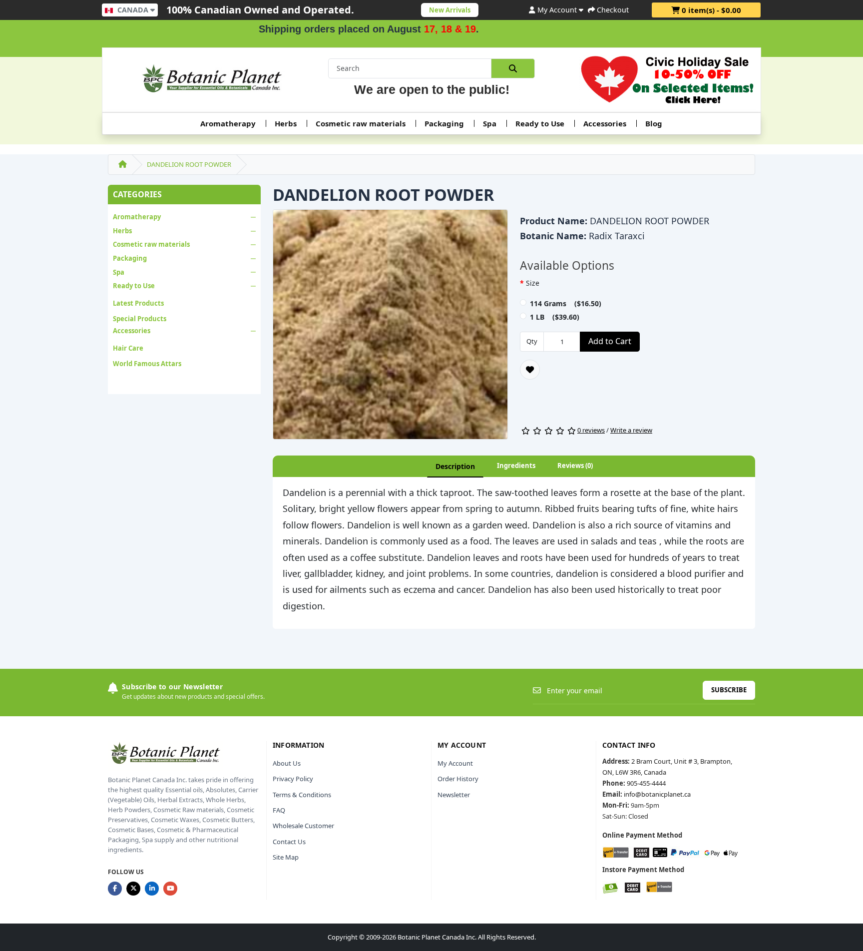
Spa (489, 123)
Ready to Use (539, 123)
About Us (287, 763)
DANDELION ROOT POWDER (189, 164)
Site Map (286, 857)
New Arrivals (449, 9)
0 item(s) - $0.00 (710, 10)
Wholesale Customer (303, 825)
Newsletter (453, 794)
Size (532, 283)
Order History (457, 778)
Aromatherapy (228, 123)
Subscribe (729, 689)
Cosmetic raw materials (361, 123)
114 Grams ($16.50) (565, 303)
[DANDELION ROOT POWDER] (390, 327)
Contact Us (289, 841)
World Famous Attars (147, 363)
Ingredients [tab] (516, 465)
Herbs (286, 123)
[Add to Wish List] (530, 370)
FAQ (279, 810)
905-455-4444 (646, 783)
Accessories (604, 123)
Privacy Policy (293, 778)
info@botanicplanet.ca (657, 794)
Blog (653, 123)
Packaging (444, 123)
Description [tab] (455, 466)
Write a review (631, 430)
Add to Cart (609, 341)
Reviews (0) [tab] (575, 465)
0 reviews (591, 430)
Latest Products (138, 303)
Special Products (139, 318)
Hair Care (128, 348)
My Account (455, 763)
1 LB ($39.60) (554, 317)
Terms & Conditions (302, 794)
